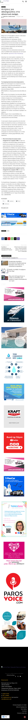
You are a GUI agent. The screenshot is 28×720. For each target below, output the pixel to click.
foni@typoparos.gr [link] (7, 697)
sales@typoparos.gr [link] (6, 699)
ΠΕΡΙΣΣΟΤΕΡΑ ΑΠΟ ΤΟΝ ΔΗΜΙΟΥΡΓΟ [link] (10, 257)
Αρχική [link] (2, 4)
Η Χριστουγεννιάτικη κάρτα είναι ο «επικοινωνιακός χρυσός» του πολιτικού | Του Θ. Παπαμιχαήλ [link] (20, 249)
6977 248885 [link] (6, 695)
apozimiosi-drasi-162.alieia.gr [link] (16, 53)
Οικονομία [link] (7, 4)
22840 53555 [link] (6, 693)
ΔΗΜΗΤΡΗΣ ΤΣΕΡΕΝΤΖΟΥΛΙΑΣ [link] (9, 16)
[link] (1, 1)
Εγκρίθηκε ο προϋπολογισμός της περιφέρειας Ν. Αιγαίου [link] (6, 248)
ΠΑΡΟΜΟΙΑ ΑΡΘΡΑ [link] (6, 256)
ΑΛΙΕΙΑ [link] (8, 230)
